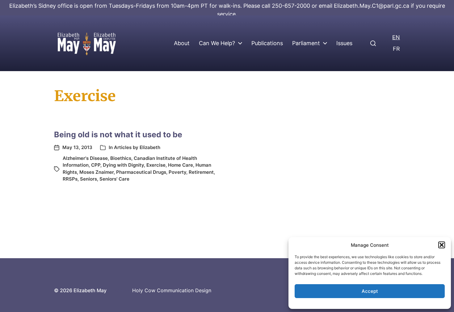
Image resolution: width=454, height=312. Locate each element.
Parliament (306, 43)
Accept (370, 291)
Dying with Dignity (123, 165)
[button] (442, 245)
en (396, 37)
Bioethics (120, 158)
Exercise (156, 165)
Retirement (201, 172)
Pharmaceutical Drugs (141, 172)
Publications (267, 43)
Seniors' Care (114, 179)
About (182, 43)
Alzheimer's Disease (85, 158)
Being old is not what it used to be (118, 134)
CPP (95, 165)
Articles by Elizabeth (137, 147)
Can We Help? (217, 43)
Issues (344, 43)
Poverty (177, 172)
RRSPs (70, 179)
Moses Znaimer (96, 172)
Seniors (88, 179)
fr (396, 48)
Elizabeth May (90, 290)
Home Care (180, 165)
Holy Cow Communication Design (171, 290)
